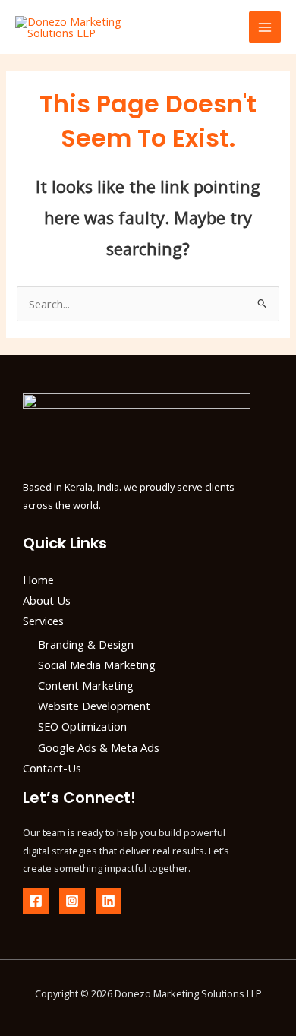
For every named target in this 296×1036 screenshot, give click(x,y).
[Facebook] (36, 901)
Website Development (94, 705)
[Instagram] (72, 901)
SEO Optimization (82, 726)
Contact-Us (52, 767)
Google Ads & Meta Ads (98, 747)
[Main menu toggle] (265, 27)
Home (38, 579)
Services (43, 620)
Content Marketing (86, 685)
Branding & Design (86, 644)
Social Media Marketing (97, 664)
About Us (47, 600)
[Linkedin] (108, 901)
